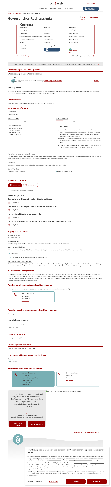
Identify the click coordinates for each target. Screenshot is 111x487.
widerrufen (35, 475)
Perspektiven (69, 9)
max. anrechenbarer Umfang (17, 325)
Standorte (11, 359)
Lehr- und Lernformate (55, 64)
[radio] (15, 185)
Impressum (30, 481)
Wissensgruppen (74, 46)
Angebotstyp (23, 27)
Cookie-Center (53, 481)
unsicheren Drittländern (97, 463)
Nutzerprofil (97, 458)
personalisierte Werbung (54, 460)
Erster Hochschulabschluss (16, 247)
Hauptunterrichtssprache (27, 40)
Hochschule (23, 33)
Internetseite (25, 300)
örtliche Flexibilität (13, 118)
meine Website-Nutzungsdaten (55, 458)
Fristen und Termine (70, 64)
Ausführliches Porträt (17, 424)
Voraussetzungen (13, 241)
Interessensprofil (49, 46)
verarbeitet (67, 458)
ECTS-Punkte (72, 27)
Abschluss (47, 27)
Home (10, 13)
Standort (46, 33)
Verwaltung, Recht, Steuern (53, 81)
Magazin (60, 9)
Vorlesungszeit (73, 33)
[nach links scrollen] (10, 64)
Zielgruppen (11, 162)
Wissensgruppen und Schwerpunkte (24, 64)
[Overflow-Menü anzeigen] (101, 64)
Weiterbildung (42, 9)
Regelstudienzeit (25, 46)
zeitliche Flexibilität (62, 118)
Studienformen (73, 40)
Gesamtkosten (48, 40)
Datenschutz (38, 481)
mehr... (96, 81)
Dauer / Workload (13, 169)
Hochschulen (53, 9)
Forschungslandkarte (36, 424)
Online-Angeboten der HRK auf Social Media (80, 460)
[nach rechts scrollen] (98, 64)
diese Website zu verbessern (80, 458)
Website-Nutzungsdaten (80, 463)
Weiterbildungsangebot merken (81, 56)
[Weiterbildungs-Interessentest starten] (91, 9)
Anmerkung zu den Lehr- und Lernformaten (21, 154)
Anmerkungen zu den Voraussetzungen (20, 261)
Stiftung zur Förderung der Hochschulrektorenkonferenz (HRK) (79, 456)
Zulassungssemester (14, 235)
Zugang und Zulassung (85, 64)
